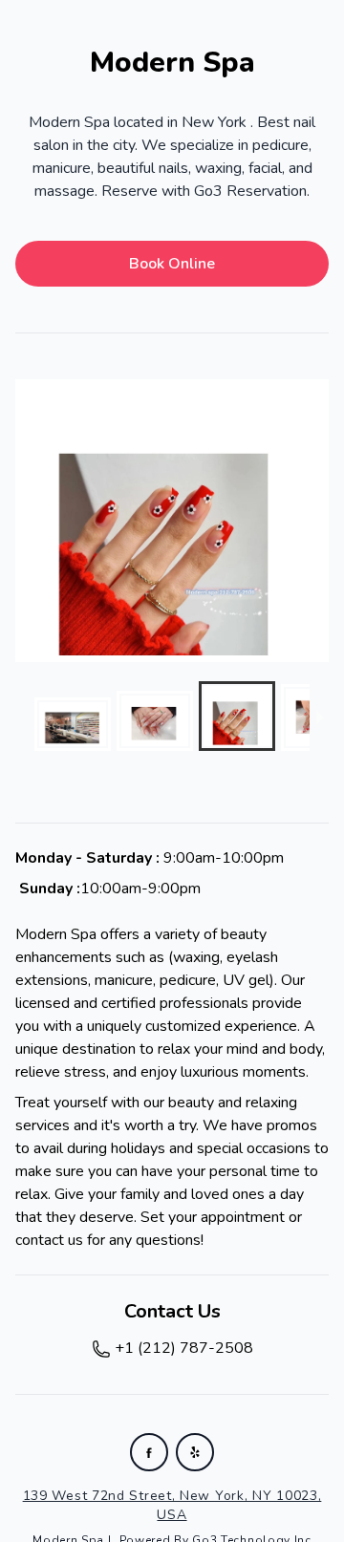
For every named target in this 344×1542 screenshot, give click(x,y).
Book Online (172, 263)
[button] (72, 724)
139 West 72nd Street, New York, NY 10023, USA (172, 1505)
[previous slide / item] (28, 520)
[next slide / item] (315, 520)
